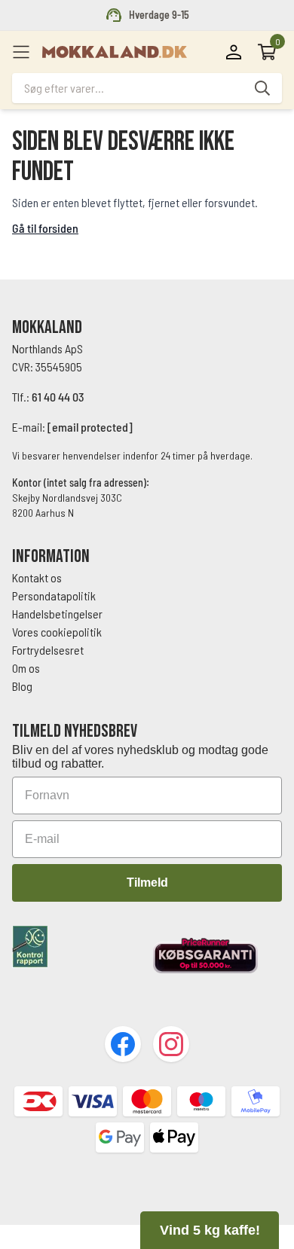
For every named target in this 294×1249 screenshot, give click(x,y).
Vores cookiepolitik (57, 631)
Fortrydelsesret (48, 650)
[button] (209, 1230)
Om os (26, 668)
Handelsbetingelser (58, 613)
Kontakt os (37, 577)
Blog (22, 686)
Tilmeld (147, 882)
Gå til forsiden (45, 228)
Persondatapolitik (54, 595)
